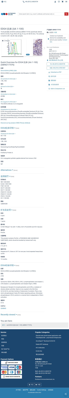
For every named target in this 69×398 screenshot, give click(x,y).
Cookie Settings (41, 390)
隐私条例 (32, 390)
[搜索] (66, 14)
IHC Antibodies (40, 347)
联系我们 (4, 335)
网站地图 (4, 352)
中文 (5, 1)
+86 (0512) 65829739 (31, 1)
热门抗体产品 (5, 349)
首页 (3, 325)
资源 (2, 345)
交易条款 (50, 390)
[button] (44, 48)
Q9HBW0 (3, 308)
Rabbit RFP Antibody (42, 344)
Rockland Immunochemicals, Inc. (45, 379)
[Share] (66, 394)
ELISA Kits (39, 351)
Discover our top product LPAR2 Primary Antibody (15, 123)
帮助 (2, 339)
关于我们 (18, 390)
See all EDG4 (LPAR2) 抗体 (9, 70)
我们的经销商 (40, 354)
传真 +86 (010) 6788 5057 (57, 68)
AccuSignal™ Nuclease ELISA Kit (45, 341)
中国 (55, 32)
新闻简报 (4, 342)
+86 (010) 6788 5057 (44, 373)
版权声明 (25, 390)
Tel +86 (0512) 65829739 (57, 64)
